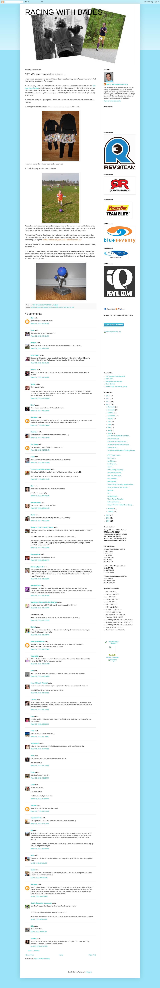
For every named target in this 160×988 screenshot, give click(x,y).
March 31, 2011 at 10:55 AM (40, 508)
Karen (33, 870)
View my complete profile (112, 101)
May (109, 427)
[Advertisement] (119, 352)
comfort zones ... (113, 496)
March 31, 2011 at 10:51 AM (40, 496)
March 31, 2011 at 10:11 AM (40, 411)
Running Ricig (35, 502)
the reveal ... (112, 458)
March (110, 433)
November (111, 410)
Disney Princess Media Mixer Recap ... (121, 505)
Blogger (89, 972)
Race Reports (110, 384)
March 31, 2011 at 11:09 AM (40, 521)
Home (61, 955)
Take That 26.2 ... (113, 447)
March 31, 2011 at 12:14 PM (40, 676)
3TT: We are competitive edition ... (119, 436)
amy (32, 671)
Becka (33, 384)
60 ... (109, 493)
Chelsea (33, 700)
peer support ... (113, 481)
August (110, 419)
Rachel (33, 627)
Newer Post (30, 955)
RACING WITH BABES (64, 12)
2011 (108, 404)
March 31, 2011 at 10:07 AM (40, 398)
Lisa (32, 716)
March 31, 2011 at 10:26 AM (40, 438)
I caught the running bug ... (115, 381)
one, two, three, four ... (115, 476)
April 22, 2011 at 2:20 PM (39, 946)
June (110, 424)
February (111, 508)
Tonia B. (112, 655)
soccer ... (111, 467)
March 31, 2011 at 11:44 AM (40, 635)
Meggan (33, 343)
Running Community (112, 657)
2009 (108, 518)
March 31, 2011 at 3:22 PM (40, 778)
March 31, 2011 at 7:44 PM (40, 849)
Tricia (32, 756)
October (111, 413)
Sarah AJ (34, 432)
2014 (108, 396)
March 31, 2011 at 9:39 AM (40, 323)
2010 (108, 515)
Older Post (92, 955)
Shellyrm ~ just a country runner (42, 527)
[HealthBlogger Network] (112, 643)
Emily (33, 772)
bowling (38, 307)
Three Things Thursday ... (116, 470)
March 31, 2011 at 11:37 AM (40, 608)
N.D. (32, 926)
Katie (32, 731)
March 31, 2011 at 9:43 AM (40, 363)
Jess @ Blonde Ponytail (39, 683)
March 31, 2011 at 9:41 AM (40, 336)
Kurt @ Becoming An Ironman (41, 903)
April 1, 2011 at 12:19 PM (39, 896)
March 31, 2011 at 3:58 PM (40, 799)
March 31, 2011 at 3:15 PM (40, 765)
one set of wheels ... (114, 439)
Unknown (34, 417)
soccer (61, 307)
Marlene (33, 370)
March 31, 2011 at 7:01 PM (40, 824)
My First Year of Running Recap (116, 386)
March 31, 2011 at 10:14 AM (40, 425)
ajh (32, 830)
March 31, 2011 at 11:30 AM (40, 595)
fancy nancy (35, 355)
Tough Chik (34, 656)
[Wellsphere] (112, 661)
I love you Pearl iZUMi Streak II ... (119, 487)
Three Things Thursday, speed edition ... (121, 484)
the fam (66, 307)
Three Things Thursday (115, 499)
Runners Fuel (35, 554)
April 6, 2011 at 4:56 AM (39, 932)
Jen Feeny (34, 444)
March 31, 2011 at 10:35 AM (40, 462)
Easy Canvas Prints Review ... (118, 442)
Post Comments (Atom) (42, 959)
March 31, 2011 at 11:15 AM (40, 560)
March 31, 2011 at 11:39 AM (40, 620)
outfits (57, 307)
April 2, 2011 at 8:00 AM (39, 919)
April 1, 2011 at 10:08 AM (39, 878)
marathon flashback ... (115, 473)
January (111, 511)
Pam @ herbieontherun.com (40, 469)
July (109, 421)
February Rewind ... (114, 502)
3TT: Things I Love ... (114, 455)
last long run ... (112, 464)
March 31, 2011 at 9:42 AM (40, 348)
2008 (108, 521)
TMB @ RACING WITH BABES (117, 84)
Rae (32, 486)
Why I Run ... (110, 379)
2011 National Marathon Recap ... (119, 445)
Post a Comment (33, 951)
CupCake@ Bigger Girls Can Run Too (44, 602)
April (109, 430)
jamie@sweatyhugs (38, 641)
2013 (108, 398)
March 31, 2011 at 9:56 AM (40, 377)
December (111, 407)
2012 (108, 401)
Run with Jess (36, 585)
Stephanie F (35, 743)
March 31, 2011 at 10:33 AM (40, 450)
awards (33, 307)
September (112, 416)
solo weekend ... (113, 478)
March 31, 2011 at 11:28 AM (40, 579)
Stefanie (33, 805)
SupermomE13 (36, 818)
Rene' (33, 405)
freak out (51, 307)
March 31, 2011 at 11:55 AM (40, 649)
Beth (32, 855)
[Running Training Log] (112, 332)
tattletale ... (111, 490)
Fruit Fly (33, 938)
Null (32, 318)
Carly (32, 330)
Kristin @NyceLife (37, 567)
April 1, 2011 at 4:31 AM (39, 863)
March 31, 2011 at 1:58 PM (40, 724)
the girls (72, 307)
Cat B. (33, 515)
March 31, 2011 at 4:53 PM (40, 811)
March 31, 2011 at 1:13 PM (40, 693)
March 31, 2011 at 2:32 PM (40, 749)
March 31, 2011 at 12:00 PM (40, 664)
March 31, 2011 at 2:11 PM (39, 736)
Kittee (33, 785)
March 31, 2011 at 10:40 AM (40, 479)
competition (44, 307)
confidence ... (112, 461)
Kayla (33, 457)
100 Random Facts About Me (115, 376)
